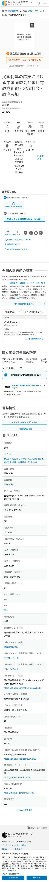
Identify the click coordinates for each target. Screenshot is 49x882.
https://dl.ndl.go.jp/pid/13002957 (20, 758)
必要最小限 (13, 877)
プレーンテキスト (12, 669)
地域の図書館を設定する (24, 303)
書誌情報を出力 (13, 244)
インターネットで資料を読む (14, 845)
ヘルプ (18, 298)
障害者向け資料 (11, 646)
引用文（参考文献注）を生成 (19, 239)
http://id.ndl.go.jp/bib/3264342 (19, 792)
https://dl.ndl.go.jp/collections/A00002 (23, 687)
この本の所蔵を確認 (33, 338)
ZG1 (6, 610)
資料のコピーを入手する (12, 849)
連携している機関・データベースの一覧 (26, 282)
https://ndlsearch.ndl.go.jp (17, 777)
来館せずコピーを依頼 (13, 206)
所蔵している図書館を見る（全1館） (24, 218)
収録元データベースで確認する (26, 60)
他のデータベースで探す (17, 249)
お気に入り (8, 234)
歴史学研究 (13, 11)
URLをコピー (16, 234)
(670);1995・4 (35, 11)
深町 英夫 (8, 484)
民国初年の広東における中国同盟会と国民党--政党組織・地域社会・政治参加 (24, 460)
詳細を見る (40, 157)
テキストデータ (11, 657)
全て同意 (36, 877)
